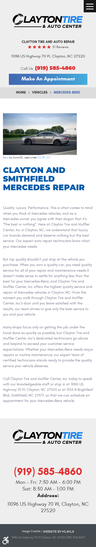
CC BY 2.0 (44, 157)
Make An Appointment (48, 78)
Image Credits (31, 531)
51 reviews (60, 47)
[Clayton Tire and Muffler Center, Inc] (48, 21)
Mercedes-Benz (67, 92)
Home (21, 92)
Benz (6, 157)
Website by (58, 531)
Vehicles (40, 92)
